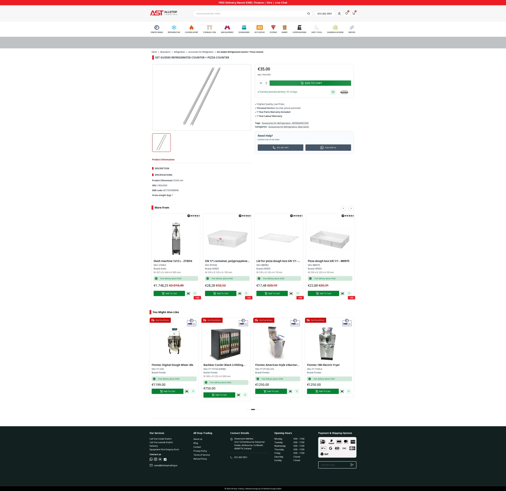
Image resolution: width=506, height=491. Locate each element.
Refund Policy (200, 458)
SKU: (259, 74)
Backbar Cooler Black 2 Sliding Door (171, 365)
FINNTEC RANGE (157, 32)
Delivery (154, 445)
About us (197, 439)
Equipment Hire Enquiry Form (164, 449)
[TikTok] (165, 460)
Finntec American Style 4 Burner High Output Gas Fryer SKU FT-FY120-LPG (224, 365)
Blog (195, 443)
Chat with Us (330, 147)
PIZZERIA (273, 32)
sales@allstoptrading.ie (165, 465)
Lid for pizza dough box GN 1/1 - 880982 (226, 261)
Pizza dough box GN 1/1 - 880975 (277, 261)
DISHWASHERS (244, 32)
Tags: (258, 123)
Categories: (261, 127)
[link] (333, 92)
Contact (197, 447)
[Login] (339, 13)
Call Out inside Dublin (161, 438)
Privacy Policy (200, 450)
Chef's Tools (316, 32)
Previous (343, 208)
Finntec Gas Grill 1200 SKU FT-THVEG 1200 (326, 365)
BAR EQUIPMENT (227, 32)
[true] (151, 460)
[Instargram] (155, 460)
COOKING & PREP (191, 32)
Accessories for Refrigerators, (283, 126)
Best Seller (303, 126)
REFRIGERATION (174, 32)
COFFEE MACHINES (299, 32)
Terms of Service (201, 454)
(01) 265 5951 (324, 13)
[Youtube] (160, 460)
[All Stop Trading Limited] (163, 13)
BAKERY (285, 32)
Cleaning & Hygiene (335, 32)
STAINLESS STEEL (209, 32)
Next (351, 208)
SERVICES (351, 32)
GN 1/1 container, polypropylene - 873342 (176, 261)
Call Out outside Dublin (161, 442)
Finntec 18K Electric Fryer (271, 365)
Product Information (163, 159)
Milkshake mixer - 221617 (324, 261)
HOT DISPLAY (260, 32)
